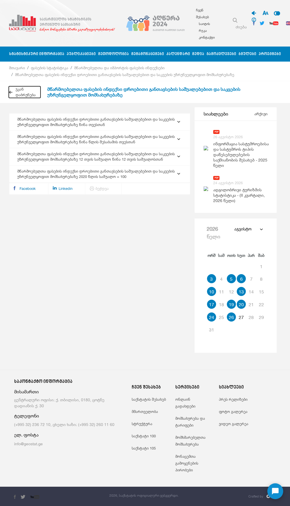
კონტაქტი (207, 37)
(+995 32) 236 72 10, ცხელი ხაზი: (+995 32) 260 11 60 (64, 424)
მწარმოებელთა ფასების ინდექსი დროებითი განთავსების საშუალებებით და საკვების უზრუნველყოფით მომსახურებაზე (124, 74)
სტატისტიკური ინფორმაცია (36, 54)
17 (211, 304)
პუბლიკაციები (81, 54)
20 (241, 304)
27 (241, 317)
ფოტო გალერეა (233, 411)
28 (251, 317)
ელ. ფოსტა (26, 435)
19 (231, 304)
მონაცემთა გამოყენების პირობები (186, 463)
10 (211, 292)
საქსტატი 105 (144, 448)
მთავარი (17, 68)
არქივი (261, 113)
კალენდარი (178, 54)
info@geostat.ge (28, 443)
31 (211, 330)
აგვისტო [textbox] (242, 229)
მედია (198, 54)
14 (251, 292)
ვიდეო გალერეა (233, 423)
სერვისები (187, 387)
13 (241, 292)
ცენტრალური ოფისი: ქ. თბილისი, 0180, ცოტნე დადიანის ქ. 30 (59, 402)
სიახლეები (216, 114)
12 (231, 292)
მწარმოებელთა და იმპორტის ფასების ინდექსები (119, 68)
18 (221, 304)
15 (261, 292)
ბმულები (247, 54)
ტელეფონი (26, 416)
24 (211, 317)
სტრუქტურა (142, 423)
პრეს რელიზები (233, 399)
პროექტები (270, 54)
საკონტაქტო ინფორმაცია (43, 382)
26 (231, 317)
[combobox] (248, 229)
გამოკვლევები (221, 54)
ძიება (241, 26)
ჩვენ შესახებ (146, 387)
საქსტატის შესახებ (149, 399)
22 (261, 304)
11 (221, 292)
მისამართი (26, 391)
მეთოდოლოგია (113, 54)
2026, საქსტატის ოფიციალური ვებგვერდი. (143, 495)
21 (251, 304)
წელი (213, 233)
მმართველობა (145, 411)
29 (261, 317)
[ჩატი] (275, 491)
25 (221, 317)
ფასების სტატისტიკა (49, 68)
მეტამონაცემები (147, 54)
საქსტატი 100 (144, 436)
